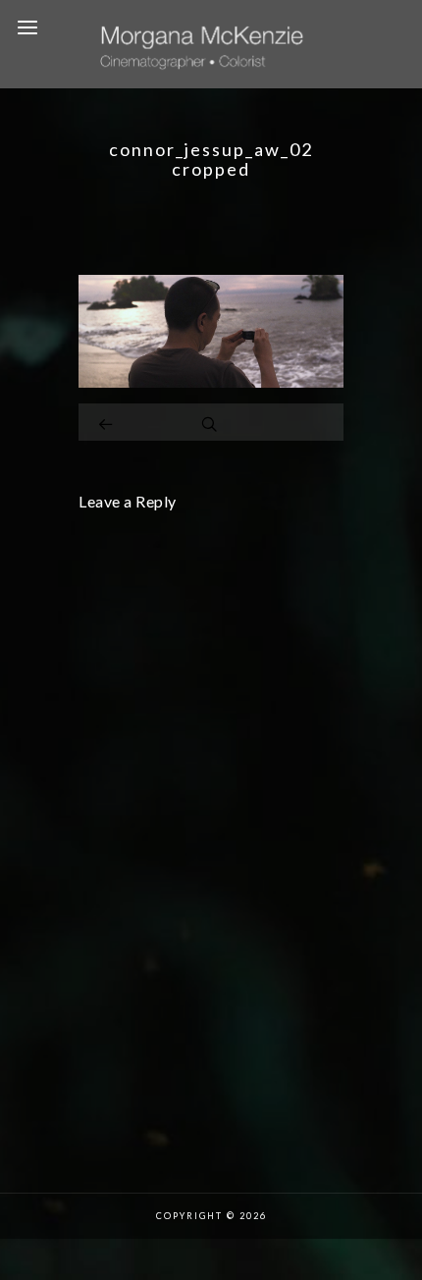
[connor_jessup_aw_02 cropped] (211, 382)
